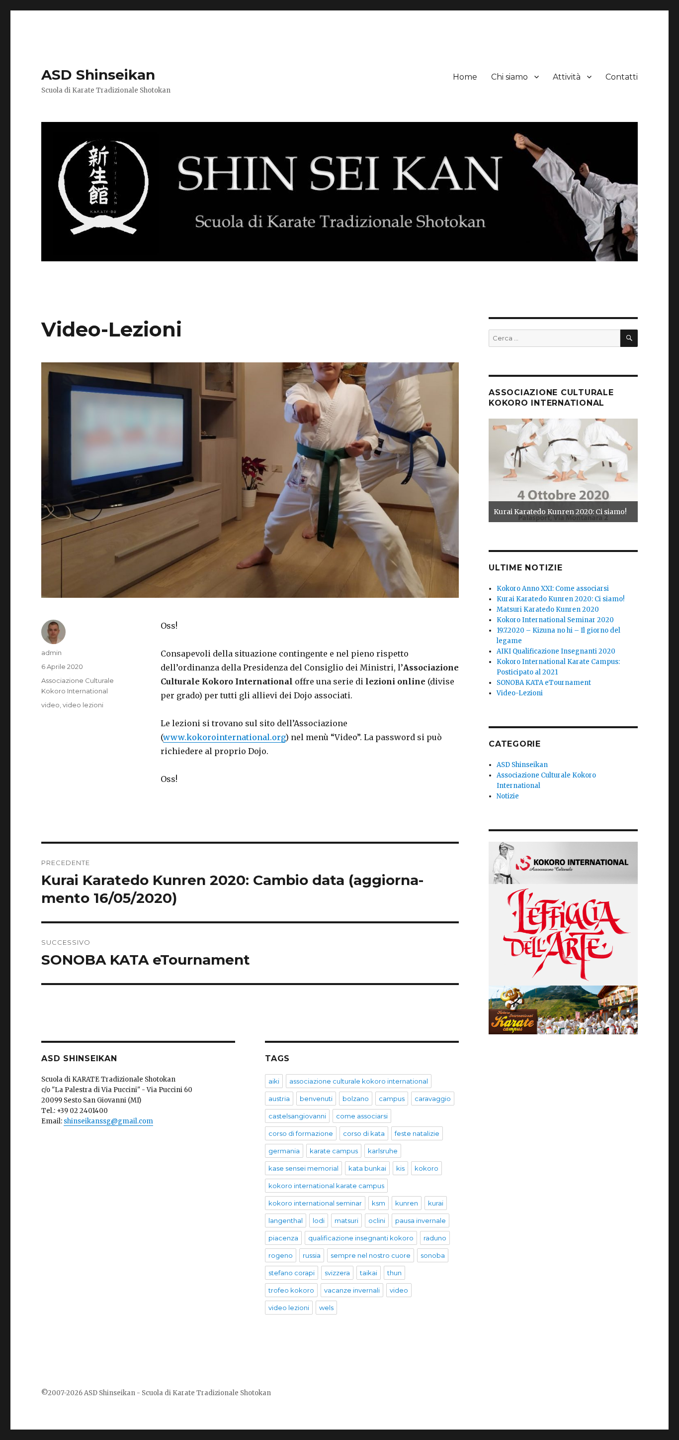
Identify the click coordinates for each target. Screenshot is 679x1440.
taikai (368, 1273)
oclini (376, 1220)
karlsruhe (383, 1151)
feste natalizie (417, 1133)
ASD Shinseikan (98, 74)
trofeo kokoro (291, 1290)
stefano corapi (291, 1273)
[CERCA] (629, 338)
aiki (273, 1081)
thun (394, 1273)
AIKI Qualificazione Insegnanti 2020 (556, 651)
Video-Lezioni (520, 693)
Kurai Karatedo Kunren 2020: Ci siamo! (560, 511)
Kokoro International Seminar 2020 (555, 620)
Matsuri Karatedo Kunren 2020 (548, 609)
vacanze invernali (352, 1290)
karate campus (334, 1151)
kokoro (426, 1168)
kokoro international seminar (315, 1203)
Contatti (621, 77)
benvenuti (316, 1099)
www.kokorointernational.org (224, 737)
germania (284, 1151)
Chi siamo (509, 77)
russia (312, 1255)
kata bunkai (367, 1168)
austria (279, 1099)
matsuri (346, 1220)
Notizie (508, 796)
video (50, 705)
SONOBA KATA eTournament (544, 682)
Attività (567, 77)
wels (326, 1308)
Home (465, 77)
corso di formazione (300, 1133)
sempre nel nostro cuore (371, 1255)
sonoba (433, 1255)
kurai (435, 1203)
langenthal (285, 1220)
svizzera (337, 1273)
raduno (435, 1238)
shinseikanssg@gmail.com (108, 1121)
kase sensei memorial (303, 1168)
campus (392, 1099)
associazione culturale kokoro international (358, 1081)
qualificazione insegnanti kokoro (361, 1238)
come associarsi (362, 1116)
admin (51, 653)
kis (400, 1168)
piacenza (283, 1238)
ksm (378, 1203)
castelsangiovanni (297, 1116)
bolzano (355, 1099)
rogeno (280, 1255)
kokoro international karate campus (326, 1186)
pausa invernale (420, 1220)
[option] (563, 470)
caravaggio (433, 1099)
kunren (406, 1203)
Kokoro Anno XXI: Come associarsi (553, 588)
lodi (319, 1220)
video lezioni (83, 705)
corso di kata (364, 1133)
